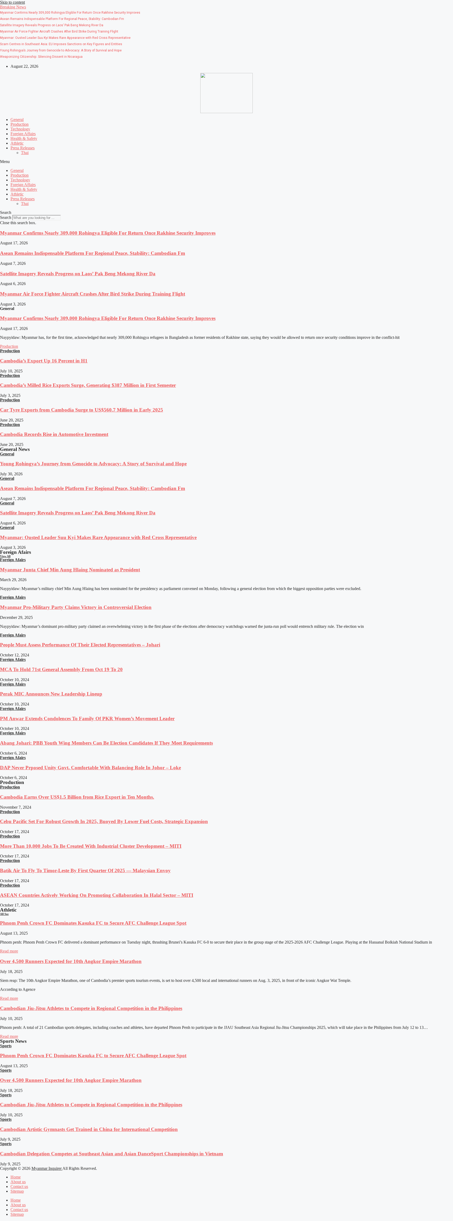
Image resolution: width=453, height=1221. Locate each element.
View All (5, 556)
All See (4, 913)
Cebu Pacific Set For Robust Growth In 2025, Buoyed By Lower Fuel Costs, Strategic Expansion (104, 821)
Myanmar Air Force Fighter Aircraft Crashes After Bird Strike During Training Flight (92, 294)
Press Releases (22, 148)
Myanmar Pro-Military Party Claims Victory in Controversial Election (76, 607)
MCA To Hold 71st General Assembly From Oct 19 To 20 (61, 669)
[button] (13, 7)
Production (19, 124)
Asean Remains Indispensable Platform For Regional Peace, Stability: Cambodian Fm (92, 253)
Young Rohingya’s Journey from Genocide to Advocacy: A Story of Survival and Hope (93, 463)
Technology (20, 129)
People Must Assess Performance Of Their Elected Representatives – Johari (80, 645)
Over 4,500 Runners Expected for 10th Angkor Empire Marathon (71, 961)
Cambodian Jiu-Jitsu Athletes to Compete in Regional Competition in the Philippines (91, 1008)
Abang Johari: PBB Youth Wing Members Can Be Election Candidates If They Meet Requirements (106, 743)
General (17, 119)
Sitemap (17, 1191)
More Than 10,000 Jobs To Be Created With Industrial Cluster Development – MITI (90, 846)
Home (15, 1177)
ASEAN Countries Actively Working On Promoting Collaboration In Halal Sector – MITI (96, 895)
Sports (6, 1046)
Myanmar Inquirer (46, 1168)
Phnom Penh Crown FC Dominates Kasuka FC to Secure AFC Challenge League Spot (93, 923)
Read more (9, 951)
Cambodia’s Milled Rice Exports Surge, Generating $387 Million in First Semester (88, 385)
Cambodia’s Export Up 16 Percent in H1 (44, 361)
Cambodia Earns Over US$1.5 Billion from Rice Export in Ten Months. (77, 797)
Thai (25, 152)
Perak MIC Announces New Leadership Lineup (51, 694)
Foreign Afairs (13, 559)
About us (18, 1182)
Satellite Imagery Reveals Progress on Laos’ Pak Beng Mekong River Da (77, 273)
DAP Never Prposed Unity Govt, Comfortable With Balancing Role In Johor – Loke (90, 767)
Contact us (19, 1186)
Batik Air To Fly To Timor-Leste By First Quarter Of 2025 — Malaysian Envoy (85, 870)
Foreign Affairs (23, 133)
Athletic (17, 143)
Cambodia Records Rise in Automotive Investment (54, 434)
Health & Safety (23, 138)
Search (5, 217)
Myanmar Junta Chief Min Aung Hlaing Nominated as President (70, 569)
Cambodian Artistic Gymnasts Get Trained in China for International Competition (89, 1129)
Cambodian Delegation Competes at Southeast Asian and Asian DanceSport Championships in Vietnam (111, 1153)
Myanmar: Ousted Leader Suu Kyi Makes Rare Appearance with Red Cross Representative (98, 537)
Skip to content (12, 2)
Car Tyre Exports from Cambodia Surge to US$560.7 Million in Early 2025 (81, 410)
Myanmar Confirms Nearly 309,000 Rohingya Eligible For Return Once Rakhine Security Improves (107, 233)
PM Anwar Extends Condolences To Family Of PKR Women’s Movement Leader (87, 718)
